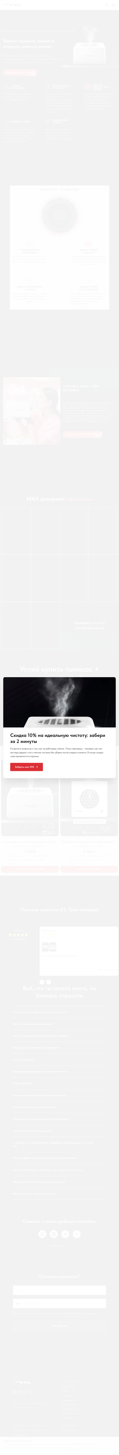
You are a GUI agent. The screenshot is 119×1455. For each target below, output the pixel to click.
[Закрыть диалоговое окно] (114, 4)
